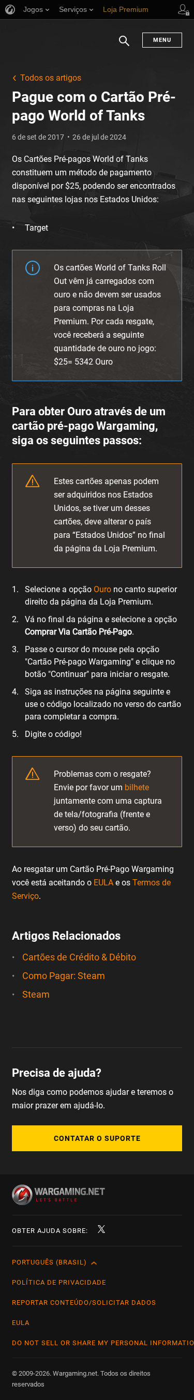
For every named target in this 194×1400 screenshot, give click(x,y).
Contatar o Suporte (97, 1138)
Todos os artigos (50, 78)
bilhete (137, 787)
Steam (36, 994)
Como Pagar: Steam (63, 975)
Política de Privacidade (59, 1282)
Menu (162, 40)
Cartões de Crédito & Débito (79, 957)
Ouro (102, 589)
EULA (103, 882)
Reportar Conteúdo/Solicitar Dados (84, 1302)
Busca (124, 46)
